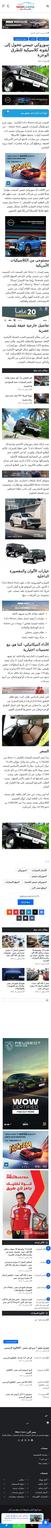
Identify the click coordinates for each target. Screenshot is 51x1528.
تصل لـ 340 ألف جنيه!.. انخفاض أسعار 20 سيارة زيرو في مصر (39, 986)
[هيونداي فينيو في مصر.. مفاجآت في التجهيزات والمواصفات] (13, 974)
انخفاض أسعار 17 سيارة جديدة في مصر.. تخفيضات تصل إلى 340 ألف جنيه (14, 952)
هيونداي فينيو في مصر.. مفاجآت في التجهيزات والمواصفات (15, 986)
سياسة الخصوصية (40, 1455)
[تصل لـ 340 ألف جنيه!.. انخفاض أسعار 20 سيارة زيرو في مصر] (38, 974)
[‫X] (35, 912)
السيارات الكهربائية (39, 1497)
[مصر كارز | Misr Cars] (25, 6)
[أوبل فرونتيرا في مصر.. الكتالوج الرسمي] (41, 1374)
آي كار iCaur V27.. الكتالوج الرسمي (17, 1358)
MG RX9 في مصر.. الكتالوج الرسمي (17, 1382)
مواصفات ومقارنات (16, 1497)
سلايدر (32, 39)
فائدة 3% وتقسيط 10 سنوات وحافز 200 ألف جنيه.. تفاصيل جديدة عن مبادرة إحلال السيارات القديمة (39, 955)
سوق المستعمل (21, 39)
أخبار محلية (42, 1488)
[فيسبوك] (41, 912)
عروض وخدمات (17, 1492)
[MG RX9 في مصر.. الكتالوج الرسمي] (41, 1386)
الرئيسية (44, 33)
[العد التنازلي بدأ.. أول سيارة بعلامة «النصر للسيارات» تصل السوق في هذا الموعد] (41, 381)
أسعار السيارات (39, 870)
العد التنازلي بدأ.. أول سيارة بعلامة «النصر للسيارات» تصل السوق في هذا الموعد (18, 382)
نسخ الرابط (25, 902)
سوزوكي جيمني (39, 876)
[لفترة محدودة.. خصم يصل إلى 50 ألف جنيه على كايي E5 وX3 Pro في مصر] (41, 1303)
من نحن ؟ (43, 1459)
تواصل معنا (42, 1463)
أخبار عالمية (35, 33)
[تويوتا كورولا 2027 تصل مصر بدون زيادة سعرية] (41, 398)
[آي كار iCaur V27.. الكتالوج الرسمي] (41, 1361)
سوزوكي (22, 870)
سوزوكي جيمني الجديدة (35, 882)
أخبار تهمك (43, 1480)
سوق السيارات (11, 882)
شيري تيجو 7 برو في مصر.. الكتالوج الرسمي (26, 1347)
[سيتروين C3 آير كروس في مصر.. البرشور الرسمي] (41, 1398)
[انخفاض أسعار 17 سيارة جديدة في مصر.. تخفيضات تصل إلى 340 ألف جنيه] (13, 941)
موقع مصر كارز (39, 888)
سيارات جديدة (18, 1488)
